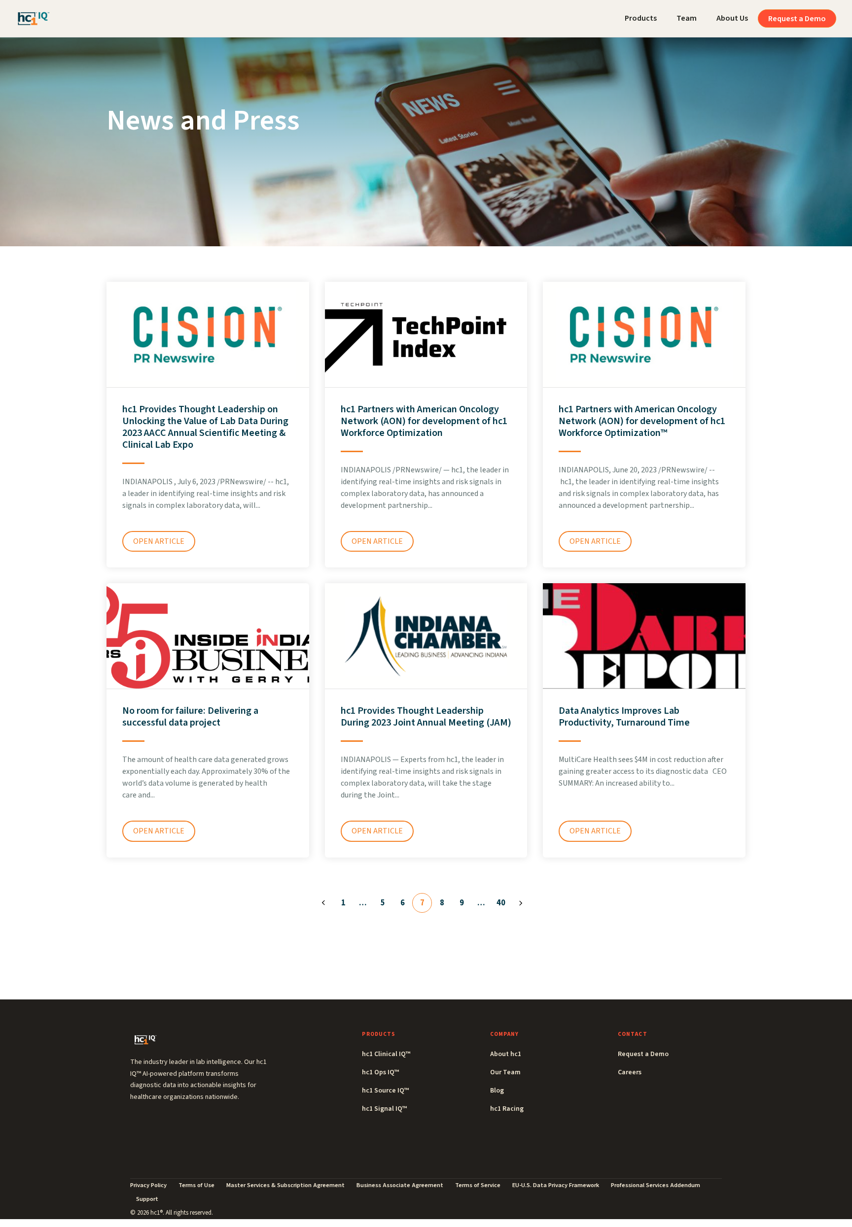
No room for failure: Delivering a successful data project (190, 717)
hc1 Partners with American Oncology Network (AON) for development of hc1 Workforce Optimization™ (642, 421)
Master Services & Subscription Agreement (285, 1185)
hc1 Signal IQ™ (384, 1109)
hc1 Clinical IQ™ (386, 1054)
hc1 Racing (507, 1109)
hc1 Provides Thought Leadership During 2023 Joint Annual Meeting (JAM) (426, 717)
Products (641, 18)
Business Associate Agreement (399, 1185)
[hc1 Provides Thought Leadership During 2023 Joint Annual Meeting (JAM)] (426, 635)
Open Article (158, 541)
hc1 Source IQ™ (385, 1090)
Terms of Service (477, 1185)
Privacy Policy (148, 1185)
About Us (732, 18)
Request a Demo (797, 18)
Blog (497, 1090)
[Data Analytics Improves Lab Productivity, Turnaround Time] (644, 635)
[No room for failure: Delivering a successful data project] (207, 635)
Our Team (505, 1072)
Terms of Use (196, 1185)
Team (686, 18)
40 (501, 903)
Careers (629, 1072)
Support (147, 1198)
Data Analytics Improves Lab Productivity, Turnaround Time (624, 717)
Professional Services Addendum (655, 1185)
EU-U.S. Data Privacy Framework (555, 1185)
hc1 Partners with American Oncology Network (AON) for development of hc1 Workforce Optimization (424, 421)
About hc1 (505, 1054)
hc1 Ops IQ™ (380, 1072)
